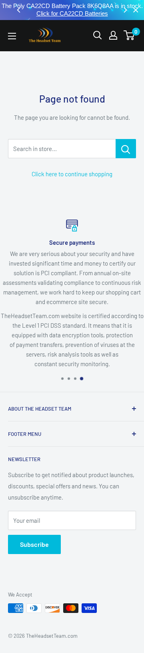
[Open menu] (12, 36)
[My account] (113, 35)
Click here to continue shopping (72, 173)
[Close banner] (135, 10)
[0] (129, 35)
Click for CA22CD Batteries (72, 13)
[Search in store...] (126, 148)
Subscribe (34, 544)
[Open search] (97, 35)
